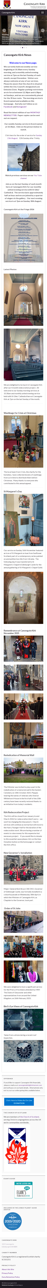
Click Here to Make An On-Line (19, 1101)
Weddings (6, 34)
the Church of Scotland (29, 1117)
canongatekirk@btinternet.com (30, 1085)
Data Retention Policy (11, 1277)
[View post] (23, 30)
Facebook (8, 107)
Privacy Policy (7, 1273)
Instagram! (22, 107)
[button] (4, 30)
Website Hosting (7, 1285)
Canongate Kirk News (17, 55)
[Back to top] (42, 1283)
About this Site (8, 1269)
